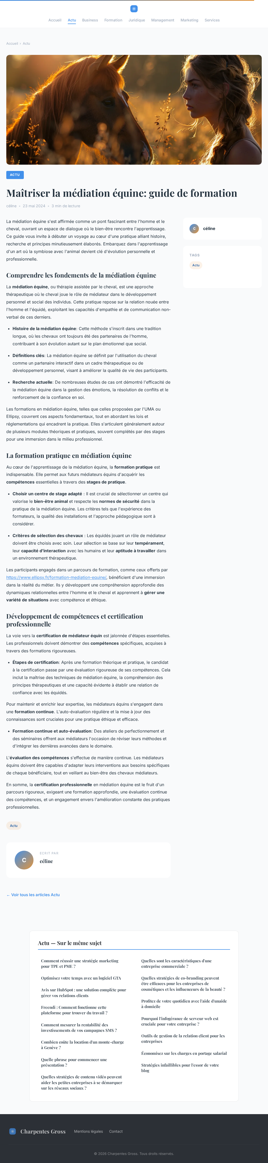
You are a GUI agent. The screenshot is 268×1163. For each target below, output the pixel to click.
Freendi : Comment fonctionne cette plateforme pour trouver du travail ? (74, 1010)
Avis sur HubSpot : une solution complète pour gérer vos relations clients (83, 992)
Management (162, 20)
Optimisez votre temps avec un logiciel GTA (81, 978)
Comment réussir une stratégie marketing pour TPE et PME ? (79, 963)
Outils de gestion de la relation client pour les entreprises (183, 1038)
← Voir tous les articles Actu (33, 894)
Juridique (137, 20)
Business (90, 20)
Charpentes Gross (43, 1131)
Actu (72, 20)
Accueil (55, 20)
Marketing (189, 20)
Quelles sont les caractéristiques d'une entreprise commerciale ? (176, 963)
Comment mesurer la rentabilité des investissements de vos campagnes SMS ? (79, 1027)
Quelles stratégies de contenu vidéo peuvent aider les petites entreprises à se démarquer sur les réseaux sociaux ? (81, 1082)
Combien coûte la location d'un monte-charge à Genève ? (82, 1044)
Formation (113, 20)
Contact (116, 1131)
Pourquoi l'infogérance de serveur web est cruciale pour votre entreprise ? (179, 1021)
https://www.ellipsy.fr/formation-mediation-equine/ (56, 577)
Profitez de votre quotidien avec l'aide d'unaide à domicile (184, 1003)
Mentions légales (88, 1131)
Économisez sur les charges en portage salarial (184, 1053)
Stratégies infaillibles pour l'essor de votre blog (180, 1067)
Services (212, 20)
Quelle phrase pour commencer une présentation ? (74, 1062)
